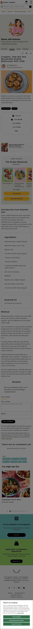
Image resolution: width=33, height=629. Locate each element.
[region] (16, 614)
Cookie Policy (20, 613)
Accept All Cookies (16, 624)
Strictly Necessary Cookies (16, 620)
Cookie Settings (16, 616)
